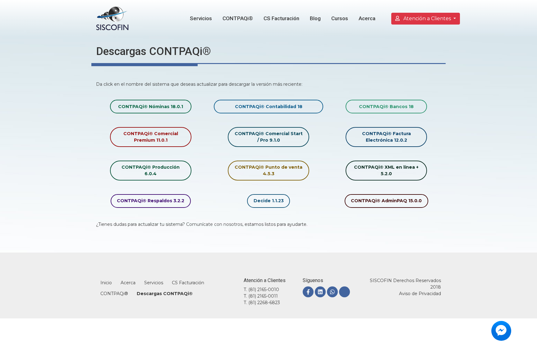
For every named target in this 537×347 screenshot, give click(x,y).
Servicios (201, 18)
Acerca (367, 18)
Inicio (106, 282)
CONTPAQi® (238, 18)
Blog (315, 18)
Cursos (339, 18)
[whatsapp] (332, 291)
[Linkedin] (320, 291)
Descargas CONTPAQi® (165, 293)
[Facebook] (308, 291)
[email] (344, 291)
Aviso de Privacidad (420, 293)
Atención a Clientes (427, 18)
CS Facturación (281, 18)
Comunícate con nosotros (214, 224)
